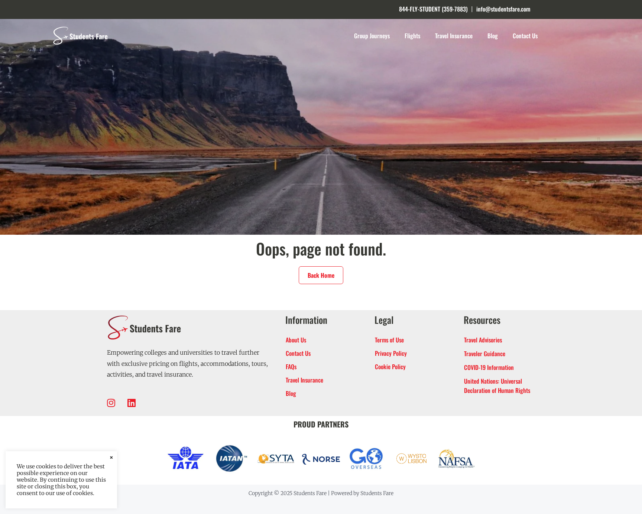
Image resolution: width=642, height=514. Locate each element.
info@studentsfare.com (503, 8)
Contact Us (525, 35)
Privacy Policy (391, 353)
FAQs (291, 366)
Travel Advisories (483, 339)
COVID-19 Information (489, 367)
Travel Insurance (454, 35)
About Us (296, 339)
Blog (492, 35)
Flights (412, 35)
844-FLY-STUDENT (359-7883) (433, 8)
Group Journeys (372, 35)
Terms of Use (389, 339)
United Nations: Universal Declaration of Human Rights (497, 386)
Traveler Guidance (484, 353)
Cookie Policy (390, 366)
